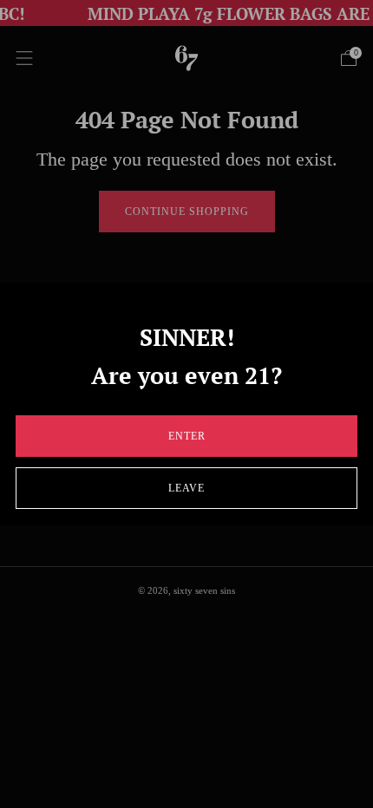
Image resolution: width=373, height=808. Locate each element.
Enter (187, 436)
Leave (186, 488)
